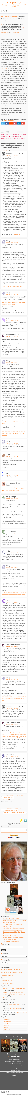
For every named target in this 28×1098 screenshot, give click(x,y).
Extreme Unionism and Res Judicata (13, 937)
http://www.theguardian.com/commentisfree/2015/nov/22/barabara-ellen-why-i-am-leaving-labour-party (14, 698)
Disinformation (7, 998)
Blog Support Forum (7, 983)
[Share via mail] (23, 123)
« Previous (4, 150)
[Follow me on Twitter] (5, 11)
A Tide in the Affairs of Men (11, 918)
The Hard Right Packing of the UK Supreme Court (14, 1061)
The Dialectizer (16, 234)
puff (2, 57)
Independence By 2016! (9, 810)
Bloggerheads (7, 1019)
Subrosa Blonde (7, 1029)
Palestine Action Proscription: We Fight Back (14, 1072)
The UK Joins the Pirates (10, 939)
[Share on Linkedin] (19, 123)
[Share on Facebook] (7, 123)
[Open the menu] (25, 10)
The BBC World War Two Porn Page (11, 969)
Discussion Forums (6, 980)
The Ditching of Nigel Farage (11, 941)
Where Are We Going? (9, 935)
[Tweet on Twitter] (3, 123)
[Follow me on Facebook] (7, 11)
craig (18, 32)
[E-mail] (3, 11)
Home (2, 16)
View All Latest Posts (9, 120)
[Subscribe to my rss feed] (2, 11)
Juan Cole (6, 1023)
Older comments (7, 797)
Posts (7, 16)
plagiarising (4, 68)
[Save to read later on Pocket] (15, 123)
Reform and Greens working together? (14, 988)
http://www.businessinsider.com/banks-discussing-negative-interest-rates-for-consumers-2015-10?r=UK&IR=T (14, 433)
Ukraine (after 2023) (14, 1004)
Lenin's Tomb (6, 1025)
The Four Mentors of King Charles (12, 930)
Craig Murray (14, 2)
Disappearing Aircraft (7, 975)
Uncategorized (14, 16)
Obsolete (6, 1027)
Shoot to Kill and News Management (15, 812)
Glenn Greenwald (7, 1021)
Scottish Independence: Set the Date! (13, 928)
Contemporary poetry (15, 1008)
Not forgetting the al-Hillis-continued (11, 972)
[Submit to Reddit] (11, 123)
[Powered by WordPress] (20, 1094)
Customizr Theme (17, 1096)
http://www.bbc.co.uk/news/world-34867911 (12, 286)
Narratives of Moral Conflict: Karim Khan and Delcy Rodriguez (14, 1065)
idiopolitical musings (21, 1012)
